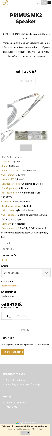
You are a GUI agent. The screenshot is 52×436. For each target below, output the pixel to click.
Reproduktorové (9, 285)
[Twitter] (23, 147)
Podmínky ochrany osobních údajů (23, 384)
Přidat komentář (13, 352)
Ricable (5, 259)
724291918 (12, 407)
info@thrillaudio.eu (16, 402)
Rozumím (25, 433)
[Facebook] (29, 147)
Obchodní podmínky (16, 380)
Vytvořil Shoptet (28, 422)
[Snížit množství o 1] (10, 318)
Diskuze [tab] (25, 330)
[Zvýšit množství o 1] (10, 314)
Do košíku (26, 81)
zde (44, 429)
